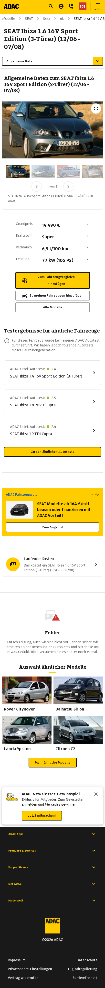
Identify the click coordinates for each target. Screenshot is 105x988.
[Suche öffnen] (51, 6)
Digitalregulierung (82, 969)
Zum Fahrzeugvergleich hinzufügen (56, 280)
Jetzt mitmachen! (42, 815)
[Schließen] (96, 794)
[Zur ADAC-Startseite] (11, 6)
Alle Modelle (52, 307)
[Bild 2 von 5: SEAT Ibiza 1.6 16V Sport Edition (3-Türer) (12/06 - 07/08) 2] (43, 171)
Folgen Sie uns (18, 867)
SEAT (29, 18)
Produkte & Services (22, 850)
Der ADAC (14, 884)
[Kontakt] (71, 6)
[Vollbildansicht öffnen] (96, 108)
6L (62, 18)
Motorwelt (15, 900)
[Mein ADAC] (61, 6)
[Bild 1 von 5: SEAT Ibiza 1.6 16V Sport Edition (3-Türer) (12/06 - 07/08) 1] (18, 171)
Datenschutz (86, 960)
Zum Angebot (52, 527)
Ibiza (46, 18)
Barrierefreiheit (85, 978)
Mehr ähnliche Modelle (52, 762)
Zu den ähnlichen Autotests (52, 452)
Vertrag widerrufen (23, 978)
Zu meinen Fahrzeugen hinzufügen (57, 295)
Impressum (17, 960)
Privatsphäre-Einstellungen (30, 969)
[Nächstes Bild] (68, 186)
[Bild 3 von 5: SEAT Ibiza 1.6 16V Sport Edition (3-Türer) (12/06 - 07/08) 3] (68, 171)
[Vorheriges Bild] (37, 186)
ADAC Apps (15, 834)
